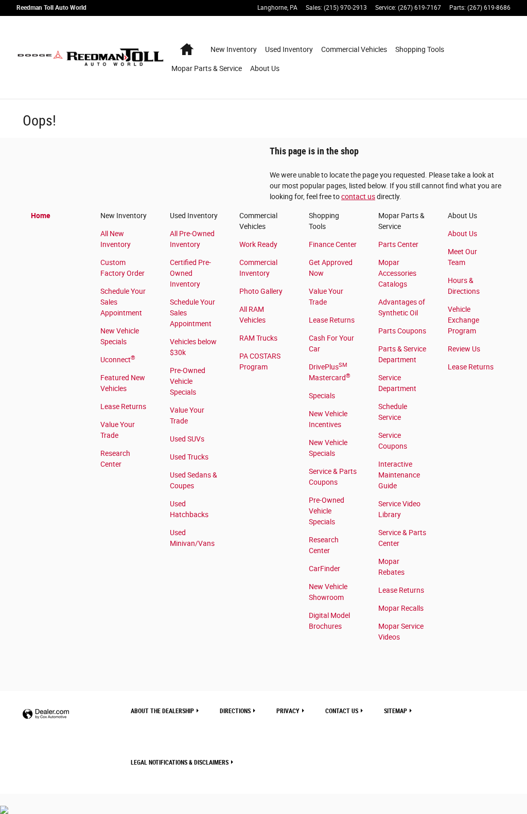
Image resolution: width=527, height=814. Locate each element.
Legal (180, 762)
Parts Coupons (402, 331)
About (162, 711)
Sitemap (395, 711)
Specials (322, 396)
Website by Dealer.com (46, 714)
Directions (235, 711)
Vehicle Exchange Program (463, 320)
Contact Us (341, 711)
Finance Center (333, 244)
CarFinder (324, 568)
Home (40, 215)
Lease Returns (123, 406)
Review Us (464, 349)
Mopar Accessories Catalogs (397, 273)
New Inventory (233, 49)
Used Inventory (289, 49)
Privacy (288, 711)
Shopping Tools (419, 49)
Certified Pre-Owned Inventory (190, 273)
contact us (358, 196)
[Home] (40, 57)
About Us (264, 68)
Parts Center (398, 244)
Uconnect (117, 360)
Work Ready (258, 244)
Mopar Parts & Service (206, 68)
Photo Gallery (261, 291)
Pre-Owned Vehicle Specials (187, 381)
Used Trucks (189, 457)
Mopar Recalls (401, 608)
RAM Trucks (258, 338)
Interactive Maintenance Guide (399, 475)
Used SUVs (187, 439)
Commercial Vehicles (354, 49)
